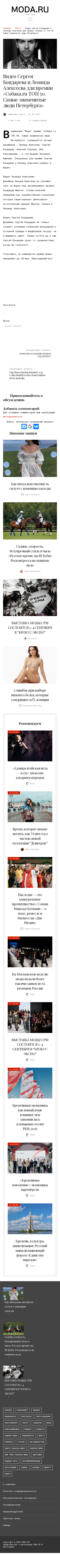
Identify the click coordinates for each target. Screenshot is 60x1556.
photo (25, 1423)
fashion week (36, 1448)
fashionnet (22, 1410)
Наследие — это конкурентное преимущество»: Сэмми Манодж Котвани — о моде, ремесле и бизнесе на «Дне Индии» (30, 908)
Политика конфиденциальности (19, 1491)
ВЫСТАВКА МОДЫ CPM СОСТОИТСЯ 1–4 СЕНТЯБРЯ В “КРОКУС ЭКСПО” (30, 628)
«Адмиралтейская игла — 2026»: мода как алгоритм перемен (30, 773)
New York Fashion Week (16, 1455)
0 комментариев (38, 120)
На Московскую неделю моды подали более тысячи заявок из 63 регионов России (30, 981)
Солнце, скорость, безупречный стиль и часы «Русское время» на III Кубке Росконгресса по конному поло (30, 555)
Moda (49, 1423)
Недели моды (11, 1436)
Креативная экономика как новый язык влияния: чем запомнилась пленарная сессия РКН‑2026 (30, 1117)
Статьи (21, 1442)
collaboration (37, 1442)
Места (42, 1436)
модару (36, 1410)
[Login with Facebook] (24, 426)
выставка (37, 1455)
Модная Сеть (11, 1461)
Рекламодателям (11, 1504)
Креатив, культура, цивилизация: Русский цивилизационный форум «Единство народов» (30, 1250)
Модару (28, 1429)
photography (11, 1423)
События (37, 1423)
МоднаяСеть (10, 1417)
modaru (8, 1410)
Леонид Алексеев (13, 326)
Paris (7, 1474)
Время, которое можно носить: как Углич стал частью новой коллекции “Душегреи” (29, 836)
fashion (9, 1442)
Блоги (18, 28)
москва (36, 1467)
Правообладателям (13, 1511)
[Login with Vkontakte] (36, 426)
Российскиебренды (31, 1461)
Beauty (47, 1467)
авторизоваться (12, 416)
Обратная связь (11, 1518)
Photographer (44, 1417)
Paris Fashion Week (15, 1448)
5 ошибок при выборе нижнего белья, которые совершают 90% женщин (30, 695)
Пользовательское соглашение (19, 1498)
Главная (7, 28)
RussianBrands (12, 1429)
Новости (40, 1429)
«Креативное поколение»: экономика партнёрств (30, 1185)
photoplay (26, 1417)
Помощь (6, 1525)
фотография (10, 1467)
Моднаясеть (28, 1436)
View (28, 458)
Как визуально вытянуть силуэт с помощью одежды (30, 486)
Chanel (24, 1467)
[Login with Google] (30, 426)
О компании (9, 1484)
